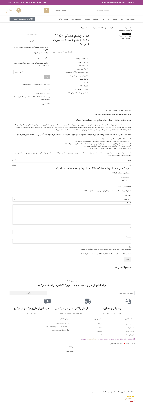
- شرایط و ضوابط (130, 335)
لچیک (119, 28)
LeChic (34, 97)
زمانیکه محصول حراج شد (40, 53)
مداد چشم (43, 93)
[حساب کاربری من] (18, 10)
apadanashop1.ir (92, 339)
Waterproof (41, 97)
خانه (130, 28)
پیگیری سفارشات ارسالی (15, 2)
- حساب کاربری (130, 324)
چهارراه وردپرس (114, 343)
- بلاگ (101, 328)
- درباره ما (100, 331)
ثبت (47, 77)
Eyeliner (28, 97)
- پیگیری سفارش (130, 331)
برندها (125, 28)
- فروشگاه (100, 324)
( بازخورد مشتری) (58, 52)
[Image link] (16, 326)
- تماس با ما (99, 335)
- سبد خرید (131, 328)
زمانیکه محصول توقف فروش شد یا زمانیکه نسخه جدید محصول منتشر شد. (32, 64)
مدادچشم (44, 99)
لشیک (23, 97)
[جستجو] (46, 10)
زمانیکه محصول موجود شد (40, 58)
